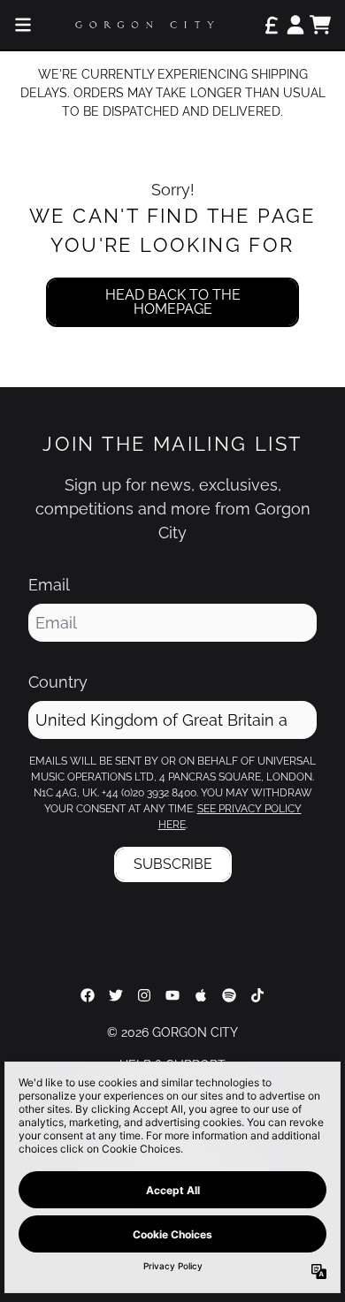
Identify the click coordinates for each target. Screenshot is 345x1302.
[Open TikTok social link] (257, 995)
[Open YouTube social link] (172, 995)
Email (49, 584)
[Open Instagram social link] (144, 995)
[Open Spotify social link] (229, 995)
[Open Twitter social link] (116, 995)
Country (58, 682)
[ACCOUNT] (295, 24)
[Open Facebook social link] (87, 995)
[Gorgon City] (144, 25)
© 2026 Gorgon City (172, 1032)
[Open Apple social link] (201, 995)
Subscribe (173, 864)
